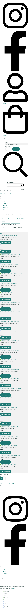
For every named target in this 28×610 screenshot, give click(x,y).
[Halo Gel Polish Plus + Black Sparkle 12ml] (10, 302)
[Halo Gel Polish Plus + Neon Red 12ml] (9, 464)
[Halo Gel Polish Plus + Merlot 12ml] (8, 417)
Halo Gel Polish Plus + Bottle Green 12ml (9, 314)
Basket (8, 149)
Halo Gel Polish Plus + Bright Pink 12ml (9, 323)
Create (13, 588)
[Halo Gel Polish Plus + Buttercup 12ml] (9, 331)
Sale (1, 233)
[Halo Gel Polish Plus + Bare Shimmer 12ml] (10, 254)
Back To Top (2, 476)
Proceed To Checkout (15, 223)
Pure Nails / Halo (12, 218)
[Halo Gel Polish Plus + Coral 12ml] (8, 359)
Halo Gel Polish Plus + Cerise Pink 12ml (9, 342)
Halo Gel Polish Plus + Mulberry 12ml (8, 438)
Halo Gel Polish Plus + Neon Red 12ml (8, 466)
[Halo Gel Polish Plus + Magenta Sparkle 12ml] (10, 388)
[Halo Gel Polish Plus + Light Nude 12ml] (9, 378)
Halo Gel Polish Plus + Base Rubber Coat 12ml (10, 275)
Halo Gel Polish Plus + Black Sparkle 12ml (9, 304)
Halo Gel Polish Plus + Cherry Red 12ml (9, 352)
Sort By (14, 227)
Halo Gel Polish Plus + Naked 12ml (7, 447)
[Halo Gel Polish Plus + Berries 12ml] (8, 283)
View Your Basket (6, 223)
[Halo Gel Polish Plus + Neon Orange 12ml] (10, 455)
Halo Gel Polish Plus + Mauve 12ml (8, 409)
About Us (5, 205)
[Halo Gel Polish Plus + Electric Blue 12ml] (9, 369)
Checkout (15, 149)
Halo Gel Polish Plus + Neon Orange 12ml (9, 457)
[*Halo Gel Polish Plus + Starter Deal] (8, 235)
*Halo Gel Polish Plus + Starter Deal (8, 237)
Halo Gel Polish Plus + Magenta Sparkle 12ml (10, 390)
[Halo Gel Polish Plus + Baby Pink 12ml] (9, 245)
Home (4, 201)
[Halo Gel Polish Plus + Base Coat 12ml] (9, 264)
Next (17, 478)
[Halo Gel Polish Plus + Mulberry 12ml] (9, 436)
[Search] (22, 185)
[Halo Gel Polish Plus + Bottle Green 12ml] (10, 311)
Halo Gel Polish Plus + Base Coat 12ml (8, 266)
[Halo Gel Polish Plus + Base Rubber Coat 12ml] (11, 273)
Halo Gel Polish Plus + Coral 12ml (7, 361)
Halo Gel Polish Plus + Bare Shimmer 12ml (9, 256)
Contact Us (5, 207)
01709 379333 (3, 492)
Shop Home (4, 218)
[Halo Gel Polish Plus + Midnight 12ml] (9, 426)
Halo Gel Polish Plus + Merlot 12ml (8, 419)
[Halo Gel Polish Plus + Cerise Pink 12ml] (9, 340)
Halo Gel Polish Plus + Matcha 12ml (8, 400)
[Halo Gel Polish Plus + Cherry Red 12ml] (9, 350)
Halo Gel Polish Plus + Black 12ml (7, 294)
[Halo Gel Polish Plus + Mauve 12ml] (8, 407)
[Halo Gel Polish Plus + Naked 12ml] (8, 445)
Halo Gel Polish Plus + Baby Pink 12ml (8, 247)
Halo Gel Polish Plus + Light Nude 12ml (9, 380)
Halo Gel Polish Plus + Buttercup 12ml (8, 333)
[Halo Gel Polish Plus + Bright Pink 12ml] (9, 321)
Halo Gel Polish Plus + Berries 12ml (8, 285)
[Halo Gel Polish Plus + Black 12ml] (8, 292)
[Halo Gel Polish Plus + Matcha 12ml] (8, 397)
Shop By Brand (6, 203)
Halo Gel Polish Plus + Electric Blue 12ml (9, 371)
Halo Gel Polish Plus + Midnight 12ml (8, 428)
